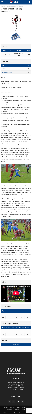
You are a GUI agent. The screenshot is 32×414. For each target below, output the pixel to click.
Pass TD (27, 311)
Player (3, 311)
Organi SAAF (12, 407)
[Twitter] (18, 401)
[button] (29, 2)
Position (8, 311)
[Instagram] (13, 401)
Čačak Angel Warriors (7, 72)
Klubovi (18, 407)
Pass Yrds (21, 311)
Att (16, 311)
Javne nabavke (17, 409)
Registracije (9, 409)
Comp (13, 311)
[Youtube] (22, 401)
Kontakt (23, 409)
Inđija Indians (5, 68)
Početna (6, 407)
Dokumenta (24, 407)
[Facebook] (9, 401)
